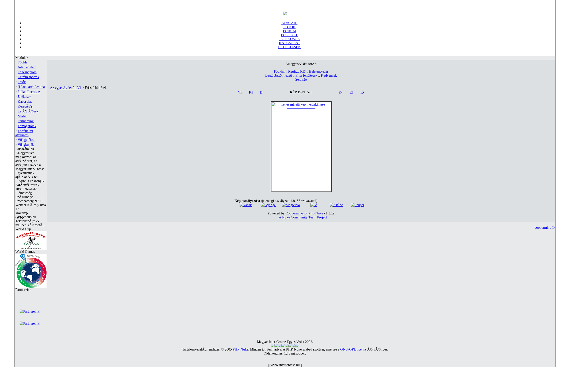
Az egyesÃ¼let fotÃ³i (65, 88)
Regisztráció (296, 71)
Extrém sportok (28, 77)
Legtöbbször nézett (278, 75)
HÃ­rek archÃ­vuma (31, 87)
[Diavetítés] (261, 92)
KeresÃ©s (25, 106)
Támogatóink (27, 126)
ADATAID (289, 23)
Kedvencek (329, 75)
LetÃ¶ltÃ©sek (28, 111)
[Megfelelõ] (291, 205)
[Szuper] (357, 205)
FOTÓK (289, 27)
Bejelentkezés (318, 71)
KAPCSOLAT (289, 43)
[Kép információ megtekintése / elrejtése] (250, 92)
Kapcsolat (25, 101)
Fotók (22, 82)
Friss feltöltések (306, 75)
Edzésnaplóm (27, 72)
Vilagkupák (26, 145)
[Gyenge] (268, 205)
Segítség (301, 79)
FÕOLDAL (289, 35)
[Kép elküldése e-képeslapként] (340, 92)
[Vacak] (246, 205)
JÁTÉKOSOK (289, 39)
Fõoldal (23, 62)
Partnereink (26, 121)
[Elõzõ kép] (351, 92)
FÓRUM (289, 31)
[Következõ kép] (362, 92)
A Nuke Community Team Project (302, 217)
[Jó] (313, 205)
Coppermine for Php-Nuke (304, 213)
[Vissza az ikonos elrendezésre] (240, 92)
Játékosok (24, 96)
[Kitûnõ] (336, 205)
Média (22, 116)
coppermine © (545, 227)
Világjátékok (26, 140)
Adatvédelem (27, 67)
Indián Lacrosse (29, 92)
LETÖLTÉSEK (289, 47)
